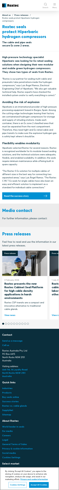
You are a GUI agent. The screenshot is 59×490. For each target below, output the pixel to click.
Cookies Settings (11, 457)
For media (7, 431)
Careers (6, 435)
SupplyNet (7, 410)
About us (6, 15)
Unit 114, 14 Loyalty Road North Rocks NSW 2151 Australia (15, 373)
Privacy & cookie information (17, 448)
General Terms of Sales (14, 444)
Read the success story (16, 196)
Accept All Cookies (39, 485)
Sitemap (6, 414)
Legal (5, 439)
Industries (7, 388)
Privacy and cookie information (34, 479)
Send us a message (12, 340)
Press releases (21, 15)
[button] (3, 324)
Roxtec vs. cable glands (14, 405)
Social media (9, 453)
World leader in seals (13, 426)
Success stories (10, 401)
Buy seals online (10, 397)
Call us (5, 345)
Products (7, 392)
